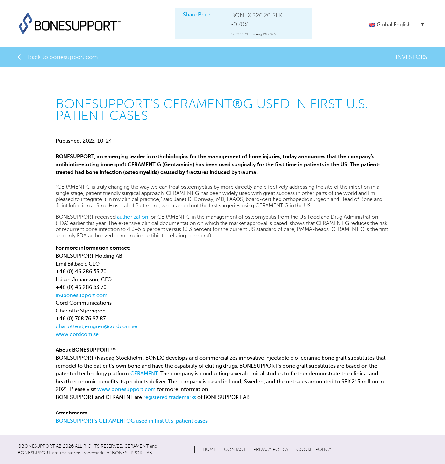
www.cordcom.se (77, 334)
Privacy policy (271, 449)
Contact (235, 449)
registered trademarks (169, 397)
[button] (396, 24)
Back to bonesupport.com (63, 57)
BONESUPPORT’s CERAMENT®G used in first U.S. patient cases (132, 421)
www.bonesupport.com (126, 389)
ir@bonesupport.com (82, 295)
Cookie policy (313, 449)
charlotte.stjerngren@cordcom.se (96, 326)
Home (209, 449)
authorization (132, 217)
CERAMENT (144, 374)
